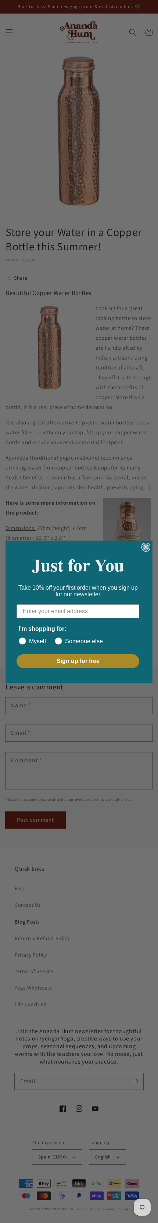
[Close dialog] (146, 547)
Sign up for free (78, 661)
